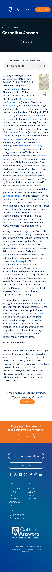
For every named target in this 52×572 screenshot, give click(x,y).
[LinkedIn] (40, 474)
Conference (34, 495)
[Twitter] (15, 474)
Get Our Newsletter (26, 456)
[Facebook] (10, 474)
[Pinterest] (30, 474)
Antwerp (20, 261)
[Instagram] (25, 474)
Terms (13, 549)
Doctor (6, 138)
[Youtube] (20, 474)
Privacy (20, 549)
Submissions (16, 515)
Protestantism (10, 189)
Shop (29, 9)
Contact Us (28, 549)
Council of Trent (11, 195)
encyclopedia (13, 27)
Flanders (13, 88)
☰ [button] (4, 9)
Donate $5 (27, 401)
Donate (43, 9)
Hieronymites (10, 105)
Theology (18, 138)
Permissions (16, 518)
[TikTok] (35, 474)
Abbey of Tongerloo (38, 118)
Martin (12, 132)
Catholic (39, 313)
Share (26, 42)
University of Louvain (30, 145)
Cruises (31, 498)
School (31, 491)
